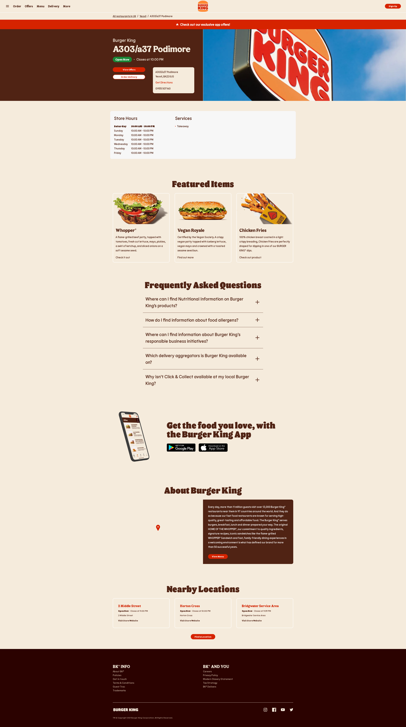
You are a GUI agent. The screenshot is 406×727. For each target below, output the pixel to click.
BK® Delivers (209, 686)
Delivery (53, 6)
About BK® (118, 671)
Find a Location (203, 636)
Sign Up (393, 6)
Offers (29, 6)
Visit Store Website (128, 620)
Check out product (250, 257)
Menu (40, 6)
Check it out (123, 257)
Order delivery (129, 76)
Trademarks (119, 690)
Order (17, 6)
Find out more (185, 257)
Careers (207, 671)
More (66, 6)
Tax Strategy (210, 682)
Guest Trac (119, 686)
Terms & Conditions (123, 682)
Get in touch (120, 679)
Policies (117, 675)
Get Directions (164, 82)
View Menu (218, 556)
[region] (158, 532)
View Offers (129, 69)
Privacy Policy (210, 675)
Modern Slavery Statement (218, 679)
